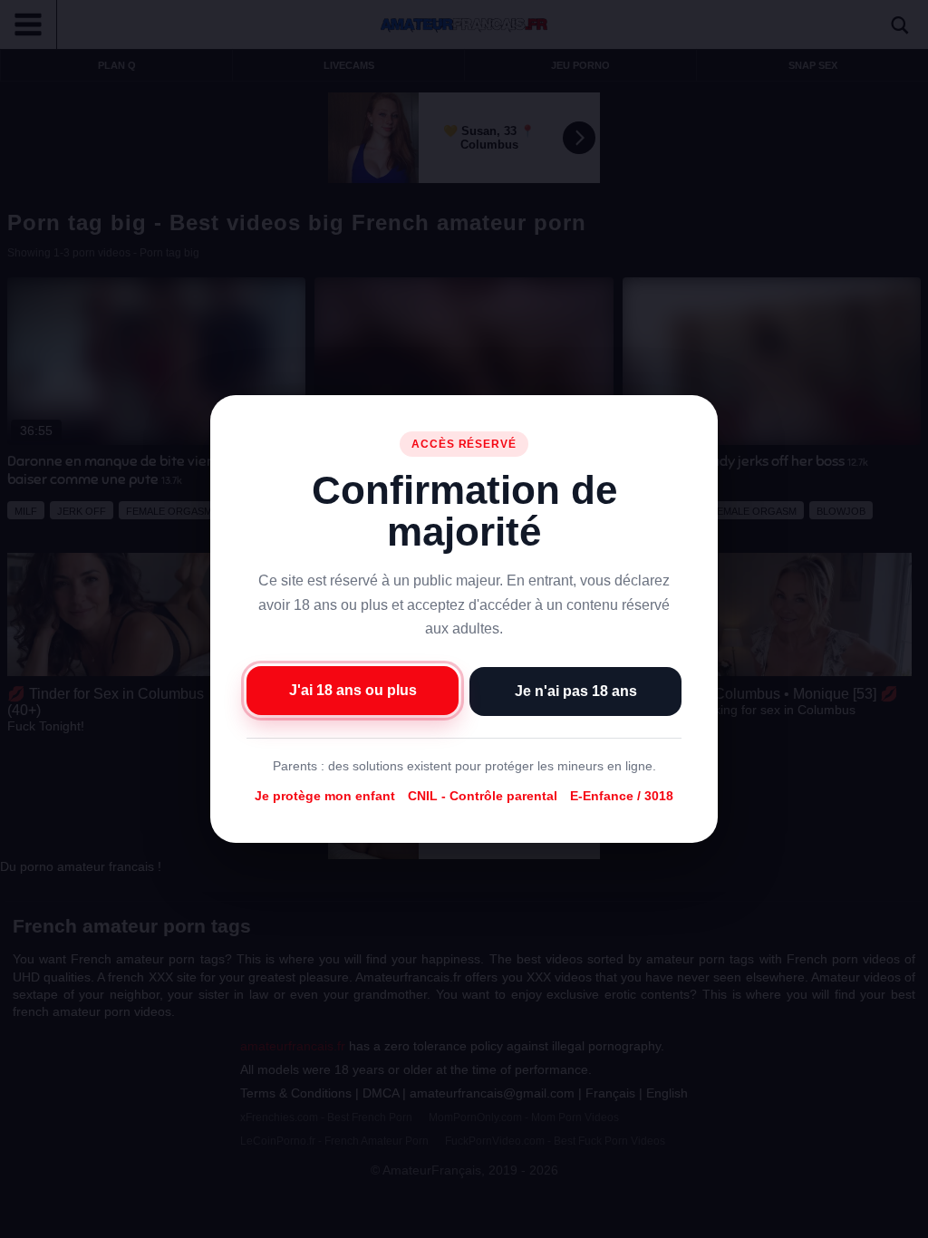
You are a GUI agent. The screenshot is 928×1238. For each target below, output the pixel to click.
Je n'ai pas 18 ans (576, 691)
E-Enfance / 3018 (621, 795)
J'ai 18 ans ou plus (353, 690)
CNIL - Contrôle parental (482, 795)
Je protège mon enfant (325, 795)
